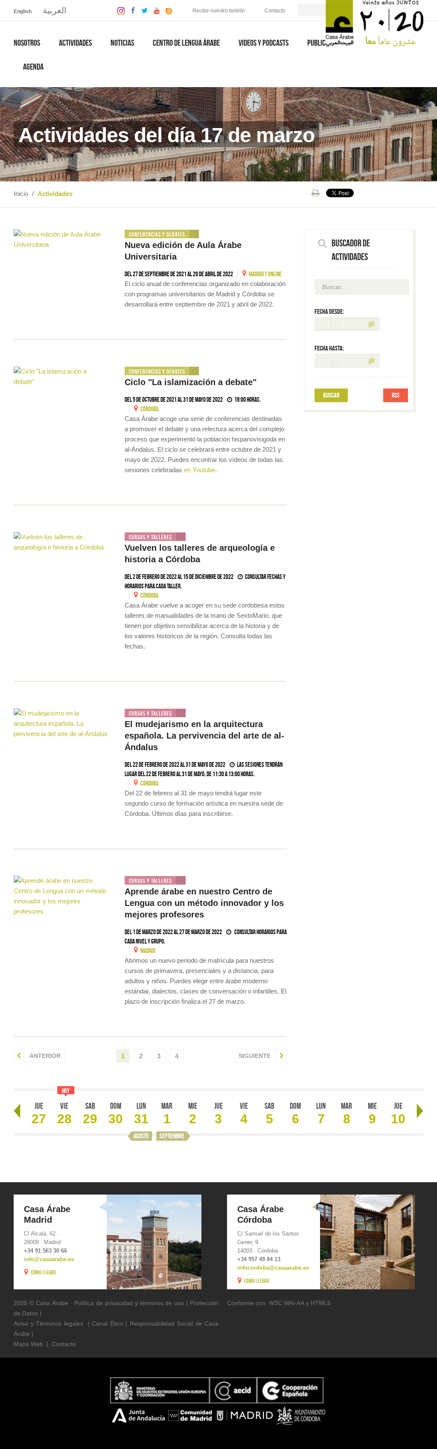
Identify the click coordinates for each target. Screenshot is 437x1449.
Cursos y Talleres (150, 537)
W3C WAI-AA (286, 1303)
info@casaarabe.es (49, 1259)
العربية (55, 10)
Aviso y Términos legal (45, 1323)
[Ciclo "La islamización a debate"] (61, 376)
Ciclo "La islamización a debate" (190, 382)
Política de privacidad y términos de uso (129, 1303)
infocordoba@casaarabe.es (273, 1268)
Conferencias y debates (157, 234)
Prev (17, 1111)
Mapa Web (28, 1344)
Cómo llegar (43, 1272)
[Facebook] (131, 10)
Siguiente (255, 1055)
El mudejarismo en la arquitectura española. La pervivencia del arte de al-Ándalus (204, 735)
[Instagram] (119, 10)
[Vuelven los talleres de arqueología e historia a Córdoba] (61, 542)
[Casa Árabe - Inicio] (374, 22)
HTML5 (321, 1303)
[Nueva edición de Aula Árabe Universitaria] (61, 239)
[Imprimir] (316, 193)
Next (420, 1111)
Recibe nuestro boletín (218, 11)
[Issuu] (166, 10)
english (23, 12)
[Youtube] (154, 10)
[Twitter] (142, 10)
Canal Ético (107, 1323)
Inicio (21, 193)
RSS (395, 395)
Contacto (275, 11)
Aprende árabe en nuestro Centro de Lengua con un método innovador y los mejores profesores (204, 903)
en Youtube (199, 469)
